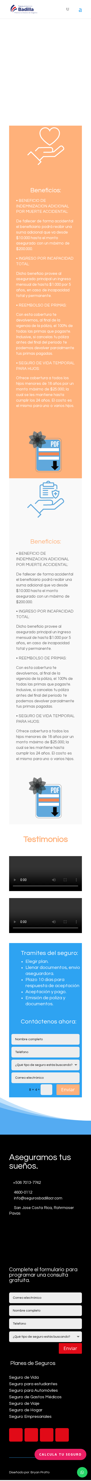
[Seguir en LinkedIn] (46, 1435)
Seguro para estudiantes (33, 1384)
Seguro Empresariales (30, 1416)
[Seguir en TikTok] (62, 1435)
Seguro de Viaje (24, 1403)
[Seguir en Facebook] (16, 1435)
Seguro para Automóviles (33, 1390)
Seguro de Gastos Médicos (35, 1397)
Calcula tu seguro (60, 1454)
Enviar (68, 1089)
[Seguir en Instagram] (31, 1435)
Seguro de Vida (24, 1377)
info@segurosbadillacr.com (38, 1198)
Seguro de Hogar (25, 1410)
